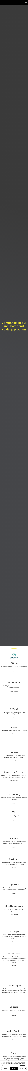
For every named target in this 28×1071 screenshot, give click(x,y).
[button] (26, 2)
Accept (14, 1068)
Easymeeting (14, 794)
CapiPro (14, 838)
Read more (22, 1065)
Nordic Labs (14, 953)
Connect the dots (14, 683)
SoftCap (14, 709)
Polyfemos (14, 859)
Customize (23, 1068)
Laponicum (14, 884)
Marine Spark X (14, 1031)
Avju (14, 812)
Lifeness (14, 752)
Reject (5, 1068)
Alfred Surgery (14, 986)
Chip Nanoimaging (14, 906)
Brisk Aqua (14, 931)
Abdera (14, 663)
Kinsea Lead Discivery (14, 772)
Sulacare (14, 1007)
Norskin (14, 727)
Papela (14, 1053)
